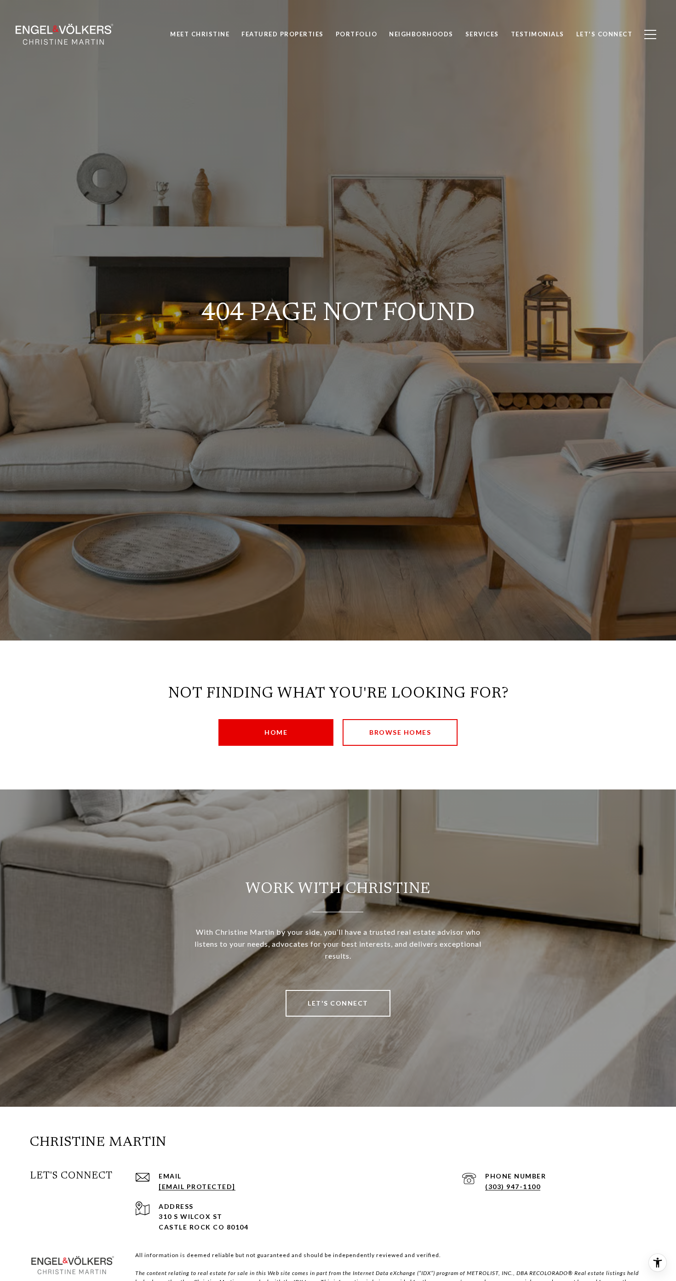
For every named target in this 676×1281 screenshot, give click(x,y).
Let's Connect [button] (338, 1003)
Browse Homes (400, 732)
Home (275, 732)
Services (482, 34)
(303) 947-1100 (512, 1186)
